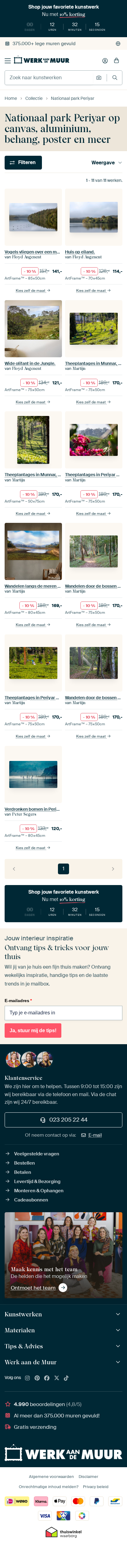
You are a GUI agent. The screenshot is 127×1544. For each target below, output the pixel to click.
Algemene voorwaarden (51, 1476)
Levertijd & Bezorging (37, 1181)
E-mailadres (18, 1000)
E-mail (95, 1135)
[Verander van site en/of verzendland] (118, 43)
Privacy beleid (96, 1486)
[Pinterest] (37, 1378)
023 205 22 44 (68, 1119)
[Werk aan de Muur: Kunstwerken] (118, 1314)
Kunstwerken (23, 1314)
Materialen (20, 1330)
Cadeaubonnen (31, 1200)
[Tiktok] (66, 1378)
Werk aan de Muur (31, 1362)
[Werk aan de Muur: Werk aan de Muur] (118, 1362)
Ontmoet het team (33, 1287)
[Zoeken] (115, 78)
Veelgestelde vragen (36, 1154)
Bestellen (24, 1163)
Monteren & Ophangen (38, 1191)
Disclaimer (88, 1476)
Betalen (22, 1172)
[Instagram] (27, 1378)
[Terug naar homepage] (41, 60)
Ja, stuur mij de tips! (33, 1030)
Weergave (103, 162)
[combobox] (49, 78)
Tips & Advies (24, 1346)
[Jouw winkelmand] (116, 61)
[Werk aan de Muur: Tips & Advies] (118, 1346)
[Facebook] (46, 1378)
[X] (56, 1378)
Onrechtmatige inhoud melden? (48, 1486)
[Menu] (7, 60)
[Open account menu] (105, 60)
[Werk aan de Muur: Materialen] (118, 1330)
